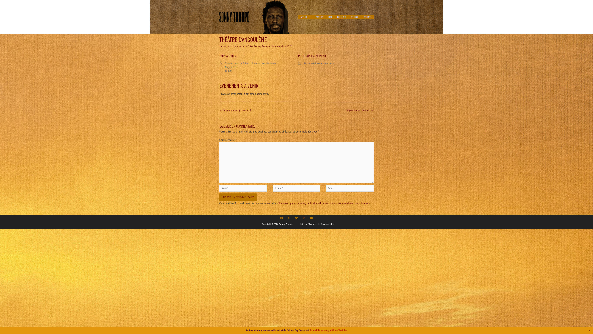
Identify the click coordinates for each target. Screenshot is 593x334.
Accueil (304, 16)
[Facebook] (281, 218)
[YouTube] (311, 218)
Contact (367, 16)
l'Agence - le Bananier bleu (321, 224)
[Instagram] (304, 218)
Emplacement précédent (235, 110)
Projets (319, 16)
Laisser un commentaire (233, 46)
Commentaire (227, 140)
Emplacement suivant (359, 110)
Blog (330, 16)
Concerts (341, 16)
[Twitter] (296, 218)
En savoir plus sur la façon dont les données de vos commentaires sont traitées (324, 203)
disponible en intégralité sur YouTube (328, 330)
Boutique (355, 16)
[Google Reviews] (289, 218)
